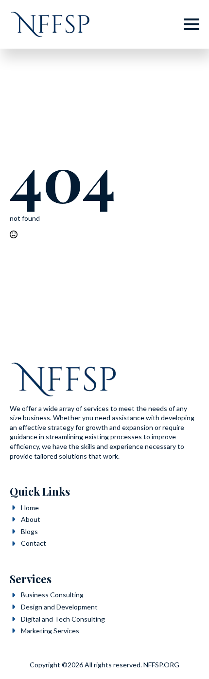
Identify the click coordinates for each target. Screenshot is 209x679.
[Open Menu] (191, 24)
